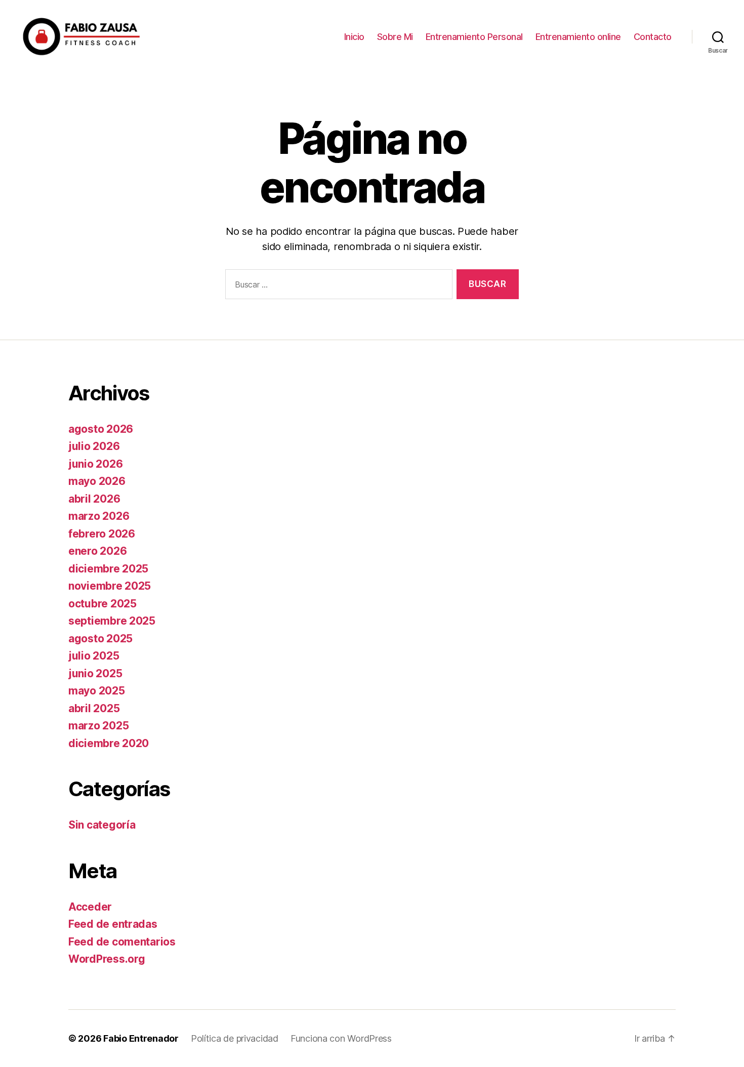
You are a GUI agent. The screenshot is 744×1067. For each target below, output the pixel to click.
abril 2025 (93, 708)
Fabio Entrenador (141, 1038)
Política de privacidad (234, 1038)
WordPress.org (106, 959)
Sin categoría (102, 824)
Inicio (354, 36)
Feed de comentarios (122, 941)
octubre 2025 (102, 603)
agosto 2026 (100, 429)
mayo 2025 (96, 690)
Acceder (90, 906)
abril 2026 (94, 499)
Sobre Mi (395, 36)
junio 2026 (95, 464)
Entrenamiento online (578, 36)
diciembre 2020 (108, 743)
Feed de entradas (112, 924)
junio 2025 (95, 673)
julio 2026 (93, 446)
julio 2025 (93, 655)
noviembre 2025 (109, 586)
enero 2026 (97, 551)
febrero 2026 (101, 533)
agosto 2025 (100, 638)
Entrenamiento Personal (474, 36)
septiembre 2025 (111, 620)
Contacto (653, 36)
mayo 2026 (97, 481)
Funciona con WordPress (341, 1038)
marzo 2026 (98, 516)
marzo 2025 (98, 725)
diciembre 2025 (108, 568)
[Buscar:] (336, 286)
